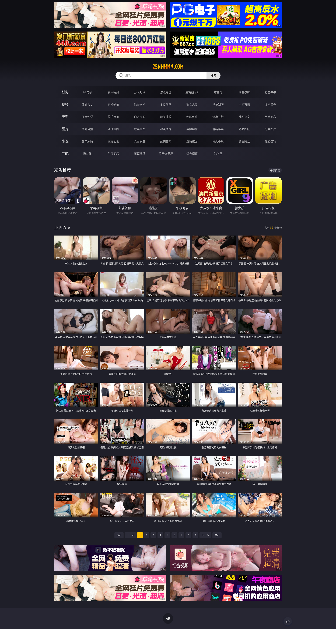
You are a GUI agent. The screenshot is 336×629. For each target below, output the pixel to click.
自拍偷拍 (113, 104)
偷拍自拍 (113, 117)
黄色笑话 (244, 141)
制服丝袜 (192, 117)
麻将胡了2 (192, 92)
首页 (119, 535)
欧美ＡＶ (139, 104)
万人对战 (139, 92)
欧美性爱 (165, 117)
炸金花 (218, 92)
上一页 (130, 535)
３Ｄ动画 (165, 104)
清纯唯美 (218, 129)
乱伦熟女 (244, 117)
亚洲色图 (113, 129)
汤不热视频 (166, 153)
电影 (65, 116)
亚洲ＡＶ (87, 104)
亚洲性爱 (87, 117)
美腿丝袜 (192, 129)
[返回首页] (288, 621)
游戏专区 (165, 92)
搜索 (213, 75)
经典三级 (218, 117)
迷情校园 (192, 141)
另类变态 (270, 117)
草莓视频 (139, 153)
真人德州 (113, 92)
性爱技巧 (270, 141)
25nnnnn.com (168, 66)
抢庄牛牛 (270, 92)
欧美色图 (139, 129)
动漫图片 (165, 129)
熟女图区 (244, 129)
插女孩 (87, 153)
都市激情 (87, 141)
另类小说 (218, 141)
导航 (65, 153)
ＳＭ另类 (270, 104)
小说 (65, 141)
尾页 (217, 535)
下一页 (205, 535)
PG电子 (87, 92)
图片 (65, 129)
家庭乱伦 (113, 141)
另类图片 (270, 129)
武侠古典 (165, 141)
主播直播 (244, 104)
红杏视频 (192, 153)
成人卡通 (139, 117)
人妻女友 (139, 141)
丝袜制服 (218, 104)
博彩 (65, 92)
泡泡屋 (218, 153)
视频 (65, 104)
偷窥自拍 (87, 129)
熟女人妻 (192, 104)
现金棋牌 (244, 92)
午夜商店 (113, 153)
